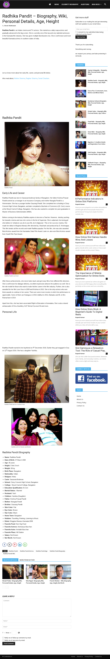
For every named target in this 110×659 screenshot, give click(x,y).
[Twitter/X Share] (10, 545)
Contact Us (80, 406)
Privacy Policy (81, 402)
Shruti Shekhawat (10, 25)
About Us (80, 399)
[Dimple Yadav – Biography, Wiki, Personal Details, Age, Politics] (80, 114)
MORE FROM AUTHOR (27, 560)
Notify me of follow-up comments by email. (18, 638)
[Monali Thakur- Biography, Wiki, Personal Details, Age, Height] (13, 571)
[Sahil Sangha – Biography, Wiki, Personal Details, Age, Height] (80, 155)
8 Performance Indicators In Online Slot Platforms (89, 200)
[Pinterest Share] (15, 545)
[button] (105, 4)
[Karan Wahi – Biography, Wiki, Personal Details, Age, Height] (80, 134)
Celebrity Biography (69, 4)
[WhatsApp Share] (25, 545)
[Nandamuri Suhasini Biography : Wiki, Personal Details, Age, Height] (80, 104)
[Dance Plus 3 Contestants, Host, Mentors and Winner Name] (80, 93)
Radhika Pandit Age (41, 551)
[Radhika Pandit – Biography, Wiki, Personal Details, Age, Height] (80, 83)
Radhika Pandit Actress (27, 551)
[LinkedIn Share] (20, 545)
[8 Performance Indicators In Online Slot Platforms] (91, 188)
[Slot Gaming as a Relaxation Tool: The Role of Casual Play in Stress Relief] (91, 337)
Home (79, 396)
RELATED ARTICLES (10, 560)
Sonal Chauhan (43, 78)
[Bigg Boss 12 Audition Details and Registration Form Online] (80, 145)
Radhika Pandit (13, 551)
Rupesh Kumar (80, 204)
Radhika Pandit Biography (57, 551)
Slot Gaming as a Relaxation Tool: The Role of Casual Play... (90, 349)
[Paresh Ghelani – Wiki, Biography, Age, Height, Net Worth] (60, 571)
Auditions (85, 4)
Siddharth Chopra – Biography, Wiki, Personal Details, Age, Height (97, 164)
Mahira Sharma (19, 78)
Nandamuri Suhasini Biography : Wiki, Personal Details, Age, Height (97, 103)
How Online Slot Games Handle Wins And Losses (91, 238)
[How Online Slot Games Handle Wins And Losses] (91, 226)
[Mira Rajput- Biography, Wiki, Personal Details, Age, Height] (36, 571)
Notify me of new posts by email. (15, 640)
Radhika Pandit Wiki (9, 553)
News (56, 4)
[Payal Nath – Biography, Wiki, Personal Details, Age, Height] (80, 124)
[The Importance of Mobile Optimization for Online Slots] (91, 262)
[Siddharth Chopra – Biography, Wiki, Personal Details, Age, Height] (80, 165)
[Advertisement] (37, 56)
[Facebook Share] (4, 545)
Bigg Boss (96, 4)
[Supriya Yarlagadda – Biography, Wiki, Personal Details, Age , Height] (80, 73)
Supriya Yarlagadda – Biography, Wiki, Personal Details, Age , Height (97, 72)
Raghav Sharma (31, 78)
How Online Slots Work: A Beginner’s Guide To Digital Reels (88, 312)
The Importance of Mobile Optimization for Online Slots (89, 274)
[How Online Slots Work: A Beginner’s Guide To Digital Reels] (91, 298)
